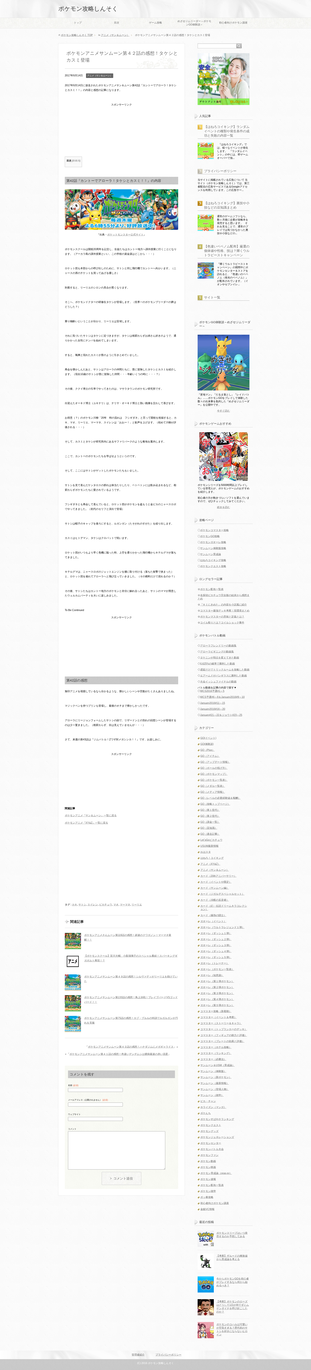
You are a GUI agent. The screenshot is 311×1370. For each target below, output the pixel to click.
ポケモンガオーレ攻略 (213, 542)
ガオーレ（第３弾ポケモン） (217, 993)
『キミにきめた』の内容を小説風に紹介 (223, 604)
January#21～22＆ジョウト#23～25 (221, 715)
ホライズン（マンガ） (213, 1107)
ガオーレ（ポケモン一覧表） (217, 969)
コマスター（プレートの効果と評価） (222, 1041)
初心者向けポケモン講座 (233, 22)
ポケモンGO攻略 (210, 536)
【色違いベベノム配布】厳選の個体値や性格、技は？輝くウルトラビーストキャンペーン (226, 251)
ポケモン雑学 (208, 1191)
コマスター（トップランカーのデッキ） (223, 1029)
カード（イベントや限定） (215, 882)
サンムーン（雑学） (212, 1095)
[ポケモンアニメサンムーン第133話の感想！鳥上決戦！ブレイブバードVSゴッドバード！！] (73, 1003)
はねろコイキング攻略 (213, 560)
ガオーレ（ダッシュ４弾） (215, 951)
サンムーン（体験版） (213, 1071)
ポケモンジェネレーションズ (217, 1137)
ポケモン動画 (208, 1161)
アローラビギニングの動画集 (217, 651)
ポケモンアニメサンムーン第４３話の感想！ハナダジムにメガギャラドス (130, 1046)
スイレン (92, 904)
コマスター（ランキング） (215, 1053)
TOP (77, 35)
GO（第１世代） (210, 810)
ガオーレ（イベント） (213, 921)
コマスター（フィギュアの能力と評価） (223, 1035)
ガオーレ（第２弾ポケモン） (217, 987)
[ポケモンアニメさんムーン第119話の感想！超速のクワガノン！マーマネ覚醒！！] (73, 941)
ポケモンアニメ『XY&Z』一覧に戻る (86, 822)
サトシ (82, 904)
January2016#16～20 (212, 709)
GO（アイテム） (210, 756)
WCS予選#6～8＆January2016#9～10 (222, 697)
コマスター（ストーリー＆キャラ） (221, 1023)
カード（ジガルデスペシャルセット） (222, 894)
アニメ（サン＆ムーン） (99, 75)
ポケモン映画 (208, 1167)
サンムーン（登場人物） (214, 1089)
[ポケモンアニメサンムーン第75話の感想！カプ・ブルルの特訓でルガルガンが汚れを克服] (73, 1024)
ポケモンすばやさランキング (217, 1119)
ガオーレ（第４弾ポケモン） (217, 999)
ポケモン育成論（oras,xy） (216, 1173)
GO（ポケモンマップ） (214, 774)
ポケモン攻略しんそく (88, 8)
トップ (78, 22)
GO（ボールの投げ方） (214, 768)
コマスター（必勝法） (213, 1059)
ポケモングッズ (209, 1131)
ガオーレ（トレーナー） (214, 963)
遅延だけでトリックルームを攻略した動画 (224, 669)
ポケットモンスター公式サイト (125, 234)
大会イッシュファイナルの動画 (218, 681)
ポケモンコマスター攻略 (214, 530)
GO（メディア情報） (212, 792)
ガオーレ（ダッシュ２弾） (215, 939)
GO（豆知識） (208, 828)
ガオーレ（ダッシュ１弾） (215, 933)
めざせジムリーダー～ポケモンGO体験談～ (194, 23)
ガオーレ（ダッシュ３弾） (215, 945)
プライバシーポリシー (220, 171)
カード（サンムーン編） (214, 888)
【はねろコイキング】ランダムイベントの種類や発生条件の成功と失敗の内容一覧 (226, 131)
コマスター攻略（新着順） (215, 1011)
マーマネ (125, 904)
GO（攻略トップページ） (215, 804)
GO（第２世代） (210, 816)
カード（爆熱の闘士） (213, 915)
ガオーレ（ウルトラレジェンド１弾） (222, 927)
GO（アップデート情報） (215, 762)
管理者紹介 (138, 1354)
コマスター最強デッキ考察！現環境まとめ (224, 610)
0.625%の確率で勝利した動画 (217, 663)
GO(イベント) (208, 738)
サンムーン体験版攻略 (213, 548)
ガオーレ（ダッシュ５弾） (215, 957)
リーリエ (137, 904)
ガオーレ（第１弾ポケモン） (217, 981)
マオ (116, 904)
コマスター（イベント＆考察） (218, 1017)
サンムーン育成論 (210, 554)
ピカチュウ (105, 904)
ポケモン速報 (208, 1179)
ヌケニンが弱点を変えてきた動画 (219, 657)
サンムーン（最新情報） (214, 1083)
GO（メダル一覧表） (212, 786)
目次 (116, 22)
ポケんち (205, 1113)
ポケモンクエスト (210, 1125)
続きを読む (223, 507)
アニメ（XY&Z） (210, 864)
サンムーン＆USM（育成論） (217, 1065)
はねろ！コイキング (212, 858)
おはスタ (205, 852)
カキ (74, 904)
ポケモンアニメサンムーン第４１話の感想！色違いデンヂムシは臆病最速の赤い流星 (118, 1054)
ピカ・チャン (208, 1101)
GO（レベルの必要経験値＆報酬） (220, 798)
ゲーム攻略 (155, 22)
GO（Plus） (207, 750)
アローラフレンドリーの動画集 (218, 645)
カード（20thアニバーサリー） (218, 876)
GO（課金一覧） (210, 822)
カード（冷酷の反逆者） (214, 900)
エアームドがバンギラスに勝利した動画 (223, 675)
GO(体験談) (207, 744)
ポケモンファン (209, 1155)
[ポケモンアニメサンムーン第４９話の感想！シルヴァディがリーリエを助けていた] (73, 982)
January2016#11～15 (212, 703)
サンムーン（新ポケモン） (215, 1077)
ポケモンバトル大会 (212, 1149)
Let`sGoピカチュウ (211, 840)
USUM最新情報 (209, 846)
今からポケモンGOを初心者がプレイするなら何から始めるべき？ (232, 1282)
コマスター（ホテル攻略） (215, 1047)
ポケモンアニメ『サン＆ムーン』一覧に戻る (91, 815)
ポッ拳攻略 (206, 1197)
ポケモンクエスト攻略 (213, 566)
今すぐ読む (223, 410)
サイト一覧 (212, 297)
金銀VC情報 (207, 1209)
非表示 (76, 160)
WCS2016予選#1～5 (212, 691)
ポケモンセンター (210, 1143)
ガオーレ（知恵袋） (212, 975)
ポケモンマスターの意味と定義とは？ (222, 616)
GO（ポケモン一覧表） (214, 780)
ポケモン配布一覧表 (212, 589)
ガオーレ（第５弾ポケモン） (217, 1005)
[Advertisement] (121, 129)
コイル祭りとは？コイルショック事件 (222, 622)
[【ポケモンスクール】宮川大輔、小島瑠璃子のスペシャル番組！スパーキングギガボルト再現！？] (73, 962)
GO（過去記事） (210, 834)
